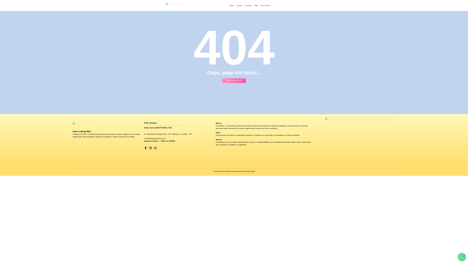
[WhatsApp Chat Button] (462, 257)
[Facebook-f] (145, 147)
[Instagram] (150, 147)
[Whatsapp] (155, 147)
